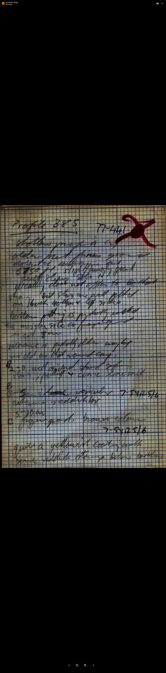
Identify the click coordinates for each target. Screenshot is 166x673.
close (162, 3)
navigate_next (93, 665)
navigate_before (69, 665)
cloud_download (157, 3)
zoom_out (77, 665)
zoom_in (85, 665)
